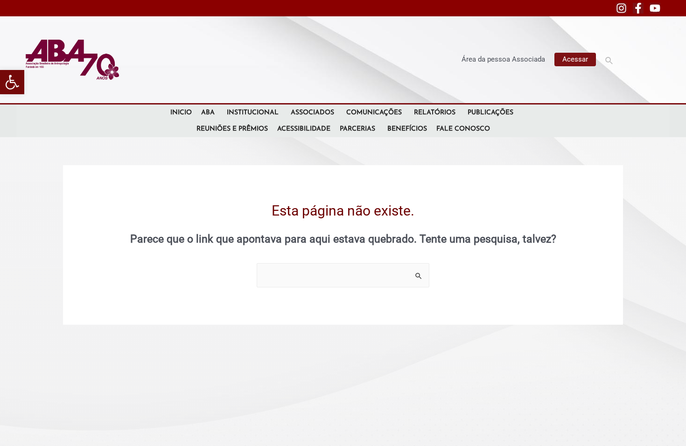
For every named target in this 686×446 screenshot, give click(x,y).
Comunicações (374, 112)
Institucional (253, 112)
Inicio (181, 112)
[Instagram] (621, 8)
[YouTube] (655, 8)
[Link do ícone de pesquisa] (609, 59)
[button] (12, 82)
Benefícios (407, 128)
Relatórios (434, 112)
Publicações (490, 112)
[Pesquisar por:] (343, 275)
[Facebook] (638, 8)
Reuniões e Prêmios (232, 128)
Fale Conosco (463, 128)
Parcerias (357, 128)
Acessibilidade (303, 128)
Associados (312, 112)
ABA (208, 112)
